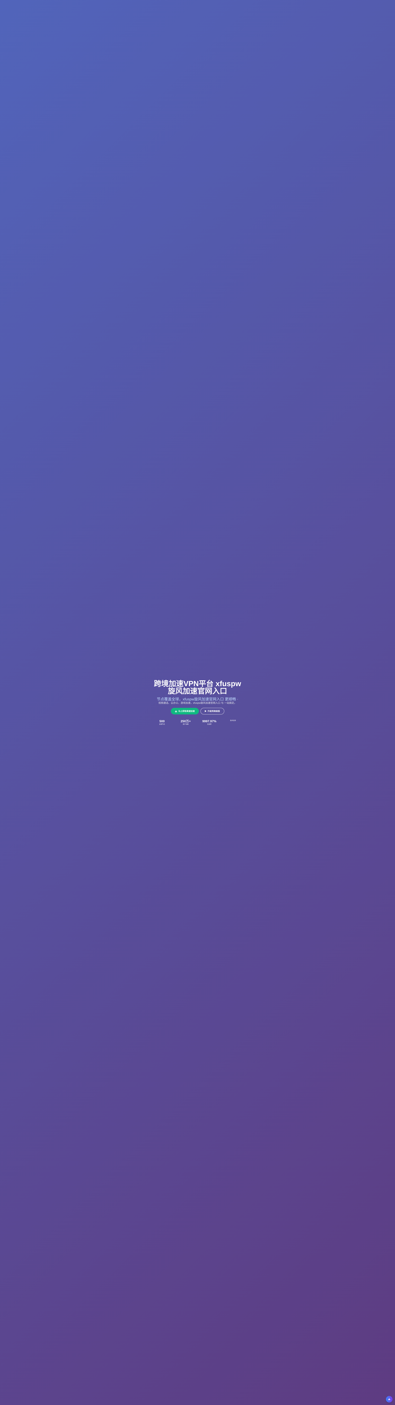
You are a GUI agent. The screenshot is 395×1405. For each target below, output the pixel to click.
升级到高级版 (214, 711)
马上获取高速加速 (186, 711)
